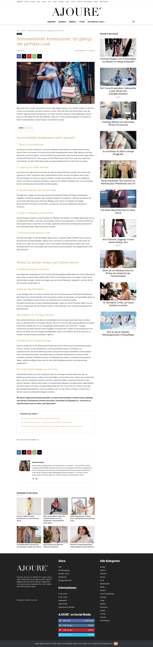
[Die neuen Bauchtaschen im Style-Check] (118, 199)
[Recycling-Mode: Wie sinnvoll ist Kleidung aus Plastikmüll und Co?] (118, 169)
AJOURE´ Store (63, 574)
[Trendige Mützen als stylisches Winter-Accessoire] (118, 111)
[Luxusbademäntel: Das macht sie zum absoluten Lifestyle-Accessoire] (29, 534)
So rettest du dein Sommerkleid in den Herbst (42, 418)
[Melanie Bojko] (24, 470)
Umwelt (103, 617)
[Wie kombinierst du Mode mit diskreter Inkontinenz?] (55, 534)
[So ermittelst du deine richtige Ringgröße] (118, 140)
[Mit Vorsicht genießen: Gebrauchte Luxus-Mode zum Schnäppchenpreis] (118, 77)
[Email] (39, 56)
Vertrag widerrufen (65, 580)
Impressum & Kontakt (66, 607)
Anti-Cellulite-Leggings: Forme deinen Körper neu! (118, 241)
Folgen (90, 625)
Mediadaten (62, 600)
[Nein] (150, 644)
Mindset (103, 604)
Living (102, 600)
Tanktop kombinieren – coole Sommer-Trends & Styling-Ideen (48, 422)
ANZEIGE (117, 97)
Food (102, 580)
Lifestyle (103, 597)
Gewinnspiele (105, 584)
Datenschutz (63, 604)
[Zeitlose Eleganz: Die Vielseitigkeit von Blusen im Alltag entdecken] (118, 47)
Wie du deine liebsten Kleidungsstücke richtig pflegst (118, 333)
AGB (60, 567)
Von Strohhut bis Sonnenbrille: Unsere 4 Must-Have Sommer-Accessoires (53, 426)
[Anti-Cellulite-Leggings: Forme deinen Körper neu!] (118, 228)
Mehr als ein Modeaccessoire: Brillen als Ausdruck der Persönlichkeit (118, 273)
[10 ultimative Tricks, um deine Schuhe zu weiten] (118, 291)
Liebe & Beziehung (107, 594)
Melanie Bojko (38, 462)
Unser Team (62, 597)
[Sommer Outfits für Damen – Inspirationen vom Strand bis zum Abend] (29, 506)
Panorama (104, 607)
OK (116, 643)
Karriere (103, 590)
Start (18, 31)
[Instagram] (36, 478)
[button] (133, 21)
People (102, 610)
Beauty (102, 567)
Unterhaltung (104, 620)
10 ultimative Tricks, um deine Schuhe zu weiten (118, 304)
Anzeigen (28, 128)
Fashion (23, 31)
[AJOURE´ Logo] (76, 11)
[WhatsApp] (34, 56)
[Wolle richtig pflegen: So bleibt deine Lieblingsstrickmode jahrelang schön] (82, 506)
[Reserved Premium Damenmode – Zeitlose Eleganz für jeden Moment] (82, 534)
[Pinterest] (29, 56)
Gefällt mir (89, 620)
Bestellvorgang (63, 570)
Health (102, 587)
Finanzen (103, 574)
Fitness (102, 577)
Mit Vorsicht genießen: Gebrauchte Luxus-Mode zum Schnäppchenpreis (118, 91)
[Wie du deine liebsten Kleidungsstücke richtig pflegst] (118, 321)
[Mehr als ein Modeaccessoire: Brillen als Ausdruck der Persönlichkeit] (118, 259)
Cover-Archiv (63, 594)
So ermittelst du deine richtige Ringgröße (118, 152)
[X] (24, 56)
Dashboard (62, 577)
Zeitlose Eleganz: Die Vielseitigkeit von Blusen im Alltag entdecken (118, 60)
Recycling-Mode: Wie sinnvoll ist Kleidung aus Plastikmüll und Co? (118, 182)
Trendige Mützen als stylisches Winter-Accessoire (118, 123)
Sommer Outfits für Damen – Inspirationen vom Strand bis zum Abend (28, 518)
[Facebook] (19, 56)
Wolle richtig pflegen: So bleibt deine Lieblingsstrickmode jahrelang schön (82, 518)
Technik (103, 614)
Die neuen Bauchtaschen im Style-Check (118, 211)
